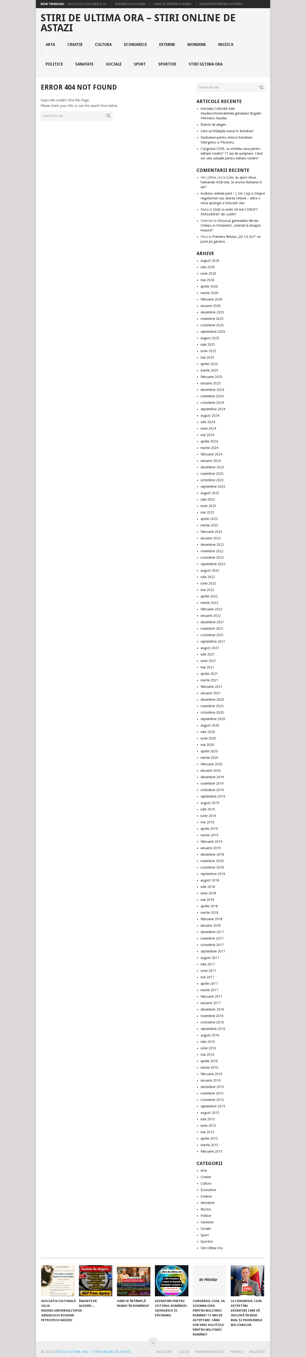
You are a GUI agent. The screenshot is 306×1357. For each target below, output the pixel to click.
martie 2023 (209, 525)
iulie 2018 (208, 887)
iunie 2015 (208, 1125)
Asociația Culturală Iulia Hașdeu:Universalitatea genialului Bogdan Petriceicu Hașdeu (231, 113)
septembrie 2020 (213, 719)
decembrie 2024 (212, 390)
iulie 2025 (208, 344)
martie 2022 (209, 603)
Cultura (103, 44)
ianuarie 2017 (211, 1003)
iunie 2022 (208, 583)
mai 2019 (207, 822)
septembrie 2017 (213, 951)
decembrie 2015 (212, 1087)
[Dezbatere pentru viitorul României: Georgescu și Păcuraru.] (171, 1280)
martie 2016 (209, 1067)
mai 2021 (207, 667)
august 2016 (210, 1035)
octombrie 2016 (212, 1022)
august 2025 (210, 338)
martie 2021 (209, 680)
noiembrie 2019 (212, 783)
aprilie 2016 (209, 1061)
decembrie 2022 (212, 545)
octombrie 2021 (212, 635)
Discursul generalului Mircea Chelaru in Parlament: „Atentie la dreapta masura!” (231, 225)
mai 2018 (207, 900)
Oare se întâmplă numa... (173, 4)
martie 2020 (209, 758)
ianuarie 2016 (211, 1080)
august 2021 (210, 648)
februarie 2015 (211, 1151)
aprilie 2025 (209, 364)
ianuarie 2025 (211, 383)
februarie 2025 (211, 377)
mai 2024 (207, 435)
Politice (54, 64)
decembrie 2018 (212, 854)
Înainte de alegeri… (215, 124)
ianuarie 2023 (211, 538)
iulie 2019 (208, 809)
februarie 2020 (211, 764)
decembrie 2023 (212, 467)
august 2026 (210, 261)
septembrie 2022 (213, 564)
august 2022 (210, 570)
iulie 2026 (208, 267)
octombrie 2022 (212, 557)
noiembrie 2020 (212, 706)
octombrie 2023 (212, 480)
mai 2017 (207, 977)
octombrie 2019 (212, 790)
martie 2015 (209, 1145)
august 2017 (210, 958)
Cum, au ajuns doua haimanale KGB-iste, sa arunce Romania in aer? (231, 182)
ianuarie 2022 (211, 616)
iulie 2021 (208, 654)
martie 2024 (209, 448)
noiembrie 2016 (212, 1016)
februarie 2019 (211, 841)
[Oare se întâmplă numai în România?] (133, 1280)
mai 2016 (207, 1054)
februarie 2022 (211, 609)
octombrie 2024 (212, 403)
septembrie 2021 (213, 641)
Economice (135, 44)
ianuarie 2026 (211, 306)
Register (257, 1352)
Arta (50, 44)
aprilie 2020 (209, 751)
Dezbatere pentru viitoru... (221, 4)
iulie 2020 (208, 732)
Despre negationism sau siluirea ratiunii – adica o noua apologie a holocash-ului (233, 198)
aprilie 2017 (209, 983)
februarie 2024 (211, 454)
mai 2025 (207, 357)
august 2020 (210, 725)
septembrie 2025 (213, 332)
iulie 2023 (208, 499)
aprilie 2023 (209, 519)
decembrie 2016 (212, 1009)
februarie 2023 (211, 532)
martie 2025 (209, 370)
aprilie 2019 (209, 829)
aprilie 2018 (209, 906)
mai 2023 (207, 512)
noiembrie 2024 (212, 396)
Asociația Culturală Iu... (88, 4)
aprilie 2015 (209, 1138)
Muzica (225, 44)
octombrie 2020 (212, 712)
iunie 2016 (208, 1048)
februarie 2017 (211, 996)
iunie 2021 (208, 661)
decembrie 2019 (212, 777)
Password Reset (209, 1352)
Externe (167, 44)
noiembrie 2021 (212, 628)
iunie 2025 (208, 351)
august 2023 (210, 493)
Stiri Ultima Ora (206, 64)
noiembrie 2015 (212, 1093)
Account (164, 1352)
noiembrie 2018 (212, 861)
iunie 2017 (208, 971)
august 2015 (210, 1113)
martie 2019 (209, 835)
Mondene (196, 44)
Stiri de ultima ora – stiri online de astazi (138, 23)
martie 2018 (209, 912)
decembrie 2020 (212, 699)
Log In (183, 1352)
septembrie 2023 (213, 486)
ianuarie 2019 (211, 848)
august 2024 (210, 415)
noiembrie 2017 (212, 938)
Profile (236, 1352)
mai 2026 (207, 280)
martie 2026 (209, 293)
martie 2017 (209, 990)
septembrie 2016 (213, 1029)
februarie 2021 (211, 687)
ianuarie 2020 (211, 770)
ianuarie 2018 (211, 925)
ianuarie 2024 (211, 461)
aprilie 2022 (209, 596)
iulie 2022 (208, 577)
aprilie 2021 (209, 674)
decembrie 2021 (212, 622)
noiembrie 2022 (212, 551)
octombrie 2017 (212, 945)
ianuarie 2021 (211, 693)
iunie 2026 (208, 273)
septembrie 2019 (213, 796)
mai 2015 (207, 1132)
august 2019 (210, 803)
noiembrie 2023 (212, 474)
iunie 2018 (208, 893)
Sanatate (84, 64)
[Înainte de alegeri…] (95, 1280)
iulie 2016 (208, 1042)
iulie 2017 (208, 964)
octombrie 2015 (212, 1100)
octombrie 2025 (212, 325)
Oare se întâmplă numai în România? (227, 131)
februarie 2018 (211, 919)
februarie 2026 (211, 299)
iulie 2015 (208, 1119)
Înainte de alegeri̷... (131, 4)
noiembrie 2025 (212, 319)
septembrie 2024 (213, 409)
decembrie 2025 (212, 312)
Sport (140, 64)
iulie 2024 (208, 422)
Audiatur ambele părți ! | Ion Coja (225, 193)
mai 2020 (207, 745)
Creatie (74, 44)
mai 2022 (207, 590)
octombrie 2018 (212, 867)
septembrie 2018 (213, 874)
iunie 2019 (208, 816)
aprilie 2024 (209, 441)
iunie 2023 (208, 506)
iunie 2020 (208, 738)
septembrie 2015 (213, 1106)
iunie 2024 (208, 428)
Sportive (167, 64)
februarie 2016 (211, 1074)
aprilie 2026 (209, 286)
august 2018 (210, 880)
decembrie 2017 (212, 932)
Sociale (113, 64)
